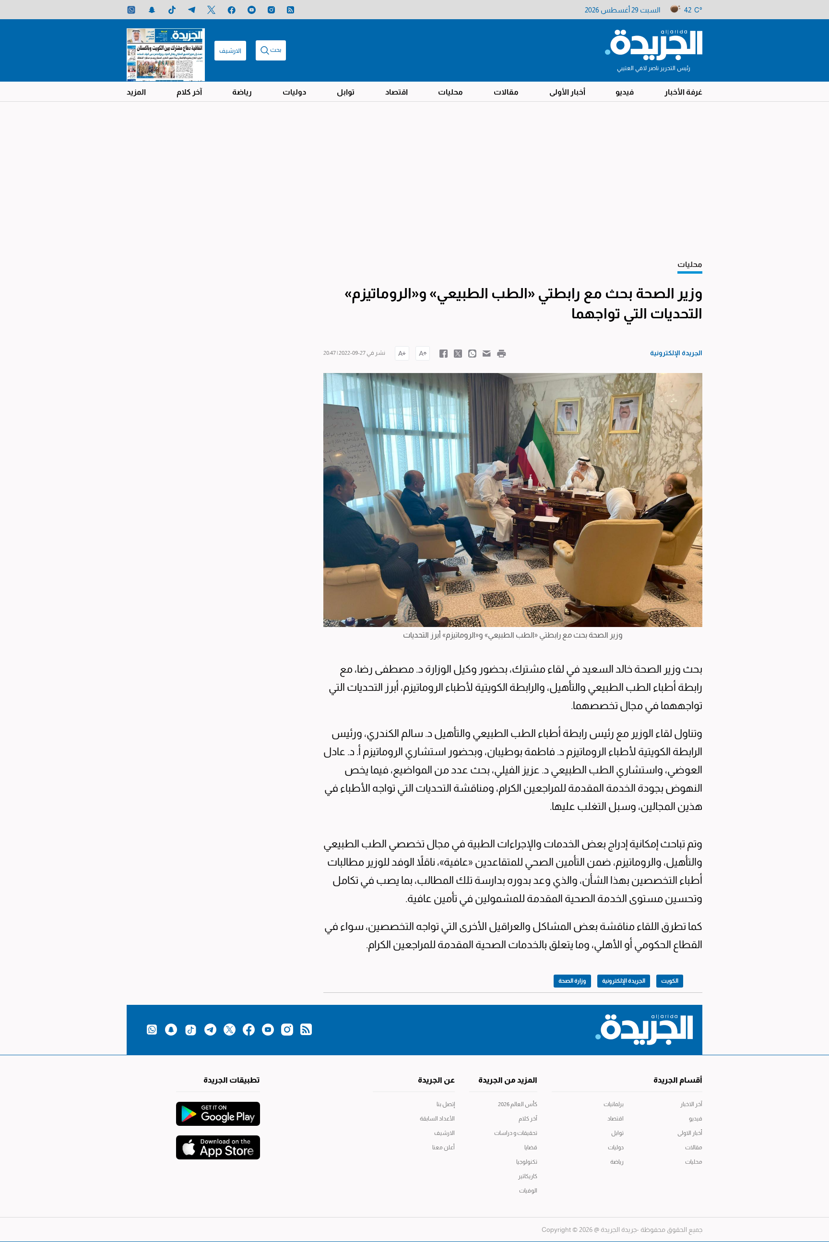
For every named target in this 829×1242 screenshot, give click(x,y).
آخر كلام (189, 92)
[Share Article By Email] (487, 353)
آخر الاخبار (691, 1104)
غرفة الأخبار (683, 92)
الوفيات (528, 1190)
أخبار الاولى (689, 1133)
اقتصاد (396, 92)
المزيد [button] (136, 92)
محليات (450, 92)
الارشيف (230, 50)
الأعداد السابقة (437, 1118)
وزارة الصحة (572, 980)
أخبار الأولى (567, 92)
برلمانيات (614, 1104)
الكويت (669, 980)
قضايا (530, 1147)
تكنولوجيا (526, 1161)
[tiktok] (172, 9)
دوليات (294, 92)
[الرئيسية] (653, 44)
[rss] (290, 9)
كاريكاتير (527, 1176)
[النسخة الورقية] (166, 50)
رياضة (242, 92)
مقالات (506, 92)
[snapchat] (152, 9)
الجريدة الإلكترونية (623, 980)
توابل (346, 92)
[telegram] (191, 9)
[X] (211, 9)
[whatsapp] (131, 9)
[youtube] (252, 9)
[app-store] (218, 1142)
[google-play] (218, 1109)
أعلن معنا (443, 1147)
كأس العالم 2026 (517, 1104)
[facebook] (231, 9)
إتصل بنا (446, 1104)
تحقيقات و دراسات (515, 1133)
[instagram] (271, 9)
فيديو (625, 92)
